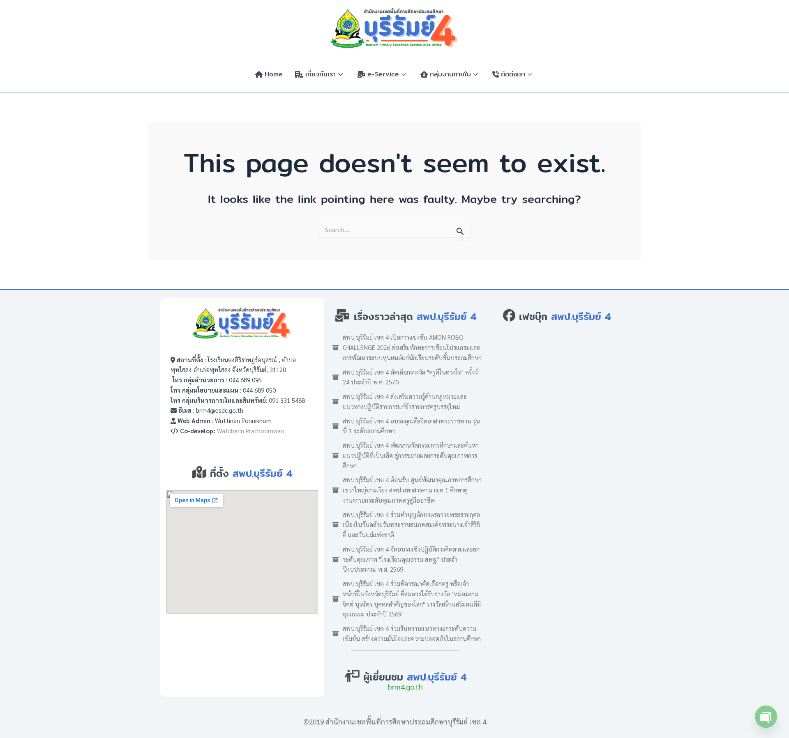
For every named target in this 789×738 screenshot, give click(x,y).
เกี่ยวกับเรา (320, 74)
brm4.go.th (405, 686)
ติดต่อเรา (513, 74)
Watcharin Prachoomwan (250, 431)
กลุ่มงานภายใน (450, 74)
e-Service (383, 74)
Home (274, 74)
